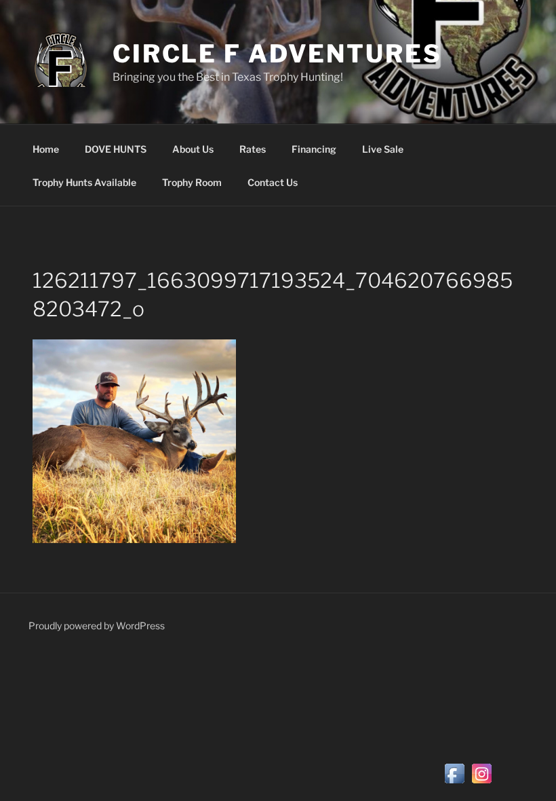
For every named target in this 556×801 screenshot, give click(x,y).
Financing (314, 149)
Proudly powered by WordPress (96, 625)
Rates (252, 149)
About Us (193, 149)
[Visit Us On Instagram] (481, 783)
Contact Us (272, 182)
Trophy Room (192, 182)
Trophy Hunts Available (84, 182)
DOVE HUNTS (115, 149)
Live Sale (382, 149)
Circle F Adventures (277, 54)
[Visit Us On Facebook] (454, 783)
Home (46, 149)
